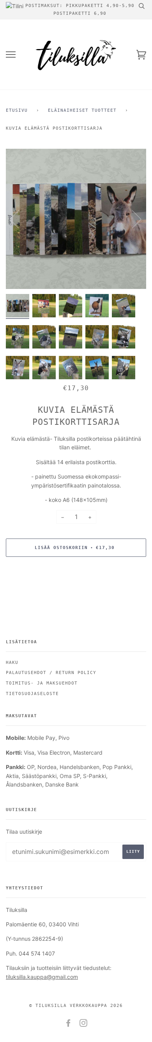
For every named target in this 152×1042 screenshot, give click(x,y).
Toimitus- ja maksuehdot (42, 683)
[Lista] (11, 55)
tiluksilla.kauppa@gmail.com (42, 976)
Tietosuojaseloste (32, 693)
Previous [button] (19, 218)
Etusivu (17, 110)
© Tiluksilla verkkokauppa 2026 (76, 1005)
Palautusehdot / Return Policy (51, 672)
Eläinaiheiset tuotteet (82, 110)
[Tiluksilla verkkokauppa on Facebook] (68, 1024)
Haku (12, 662)
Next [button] (132, 218)
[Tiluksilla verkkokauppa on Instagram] (84, 1024)
